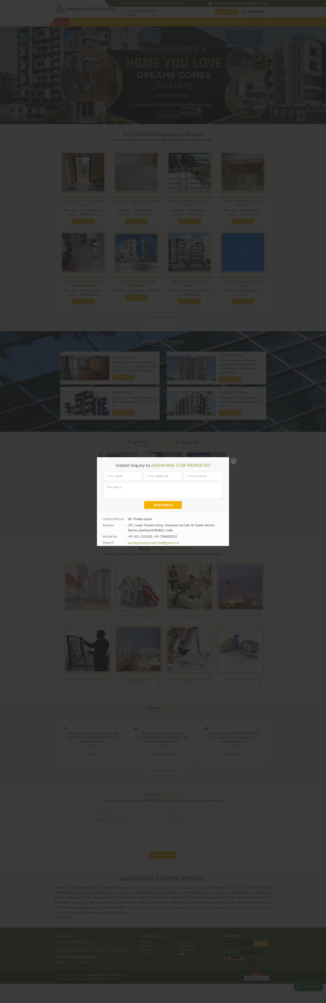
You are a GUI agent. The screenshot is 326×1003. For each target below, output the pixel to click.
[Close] (233, 461)
